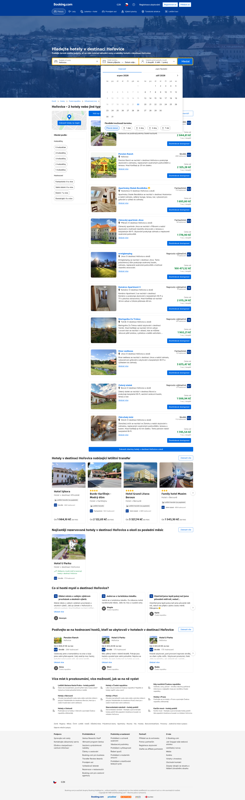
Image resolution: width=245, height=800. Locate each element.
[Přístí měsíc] (177, 75)
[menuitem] (59, 11)
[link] (69, 147)
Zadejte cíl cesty (65, 60)
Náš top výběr (99, 113)
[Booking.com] (63, 4)
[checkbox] (138, 86)
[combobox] (76, 62)
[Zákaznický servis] (134, 5)
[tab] (122, 69)
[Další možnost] (193, 493)
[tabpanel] (142, 102)
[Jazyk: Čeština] (127, 5)
